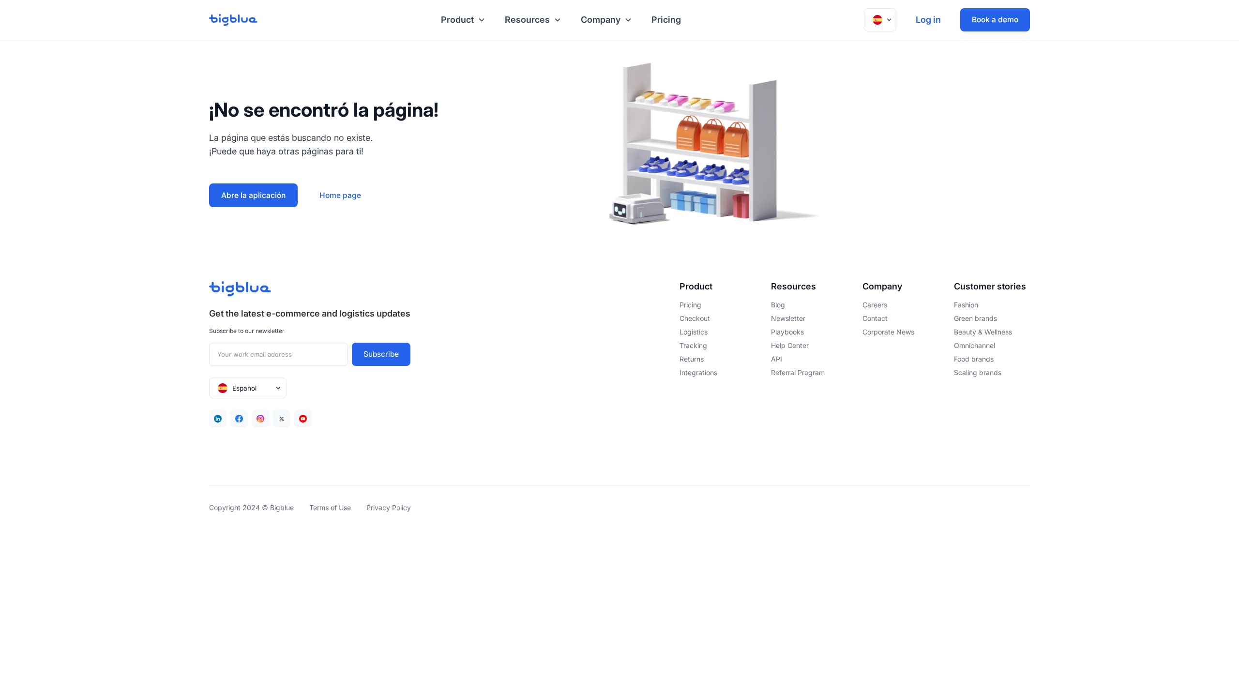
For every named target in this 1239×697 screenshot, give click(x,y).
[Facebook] (239, 418)
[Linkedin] (218, 418)
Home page (340, 195)
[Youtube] (303, 418)
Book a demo (995, 19)
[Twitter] (281, 418)
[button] (461, 20)
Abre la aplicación (253, 195)
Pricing (666, 20)
